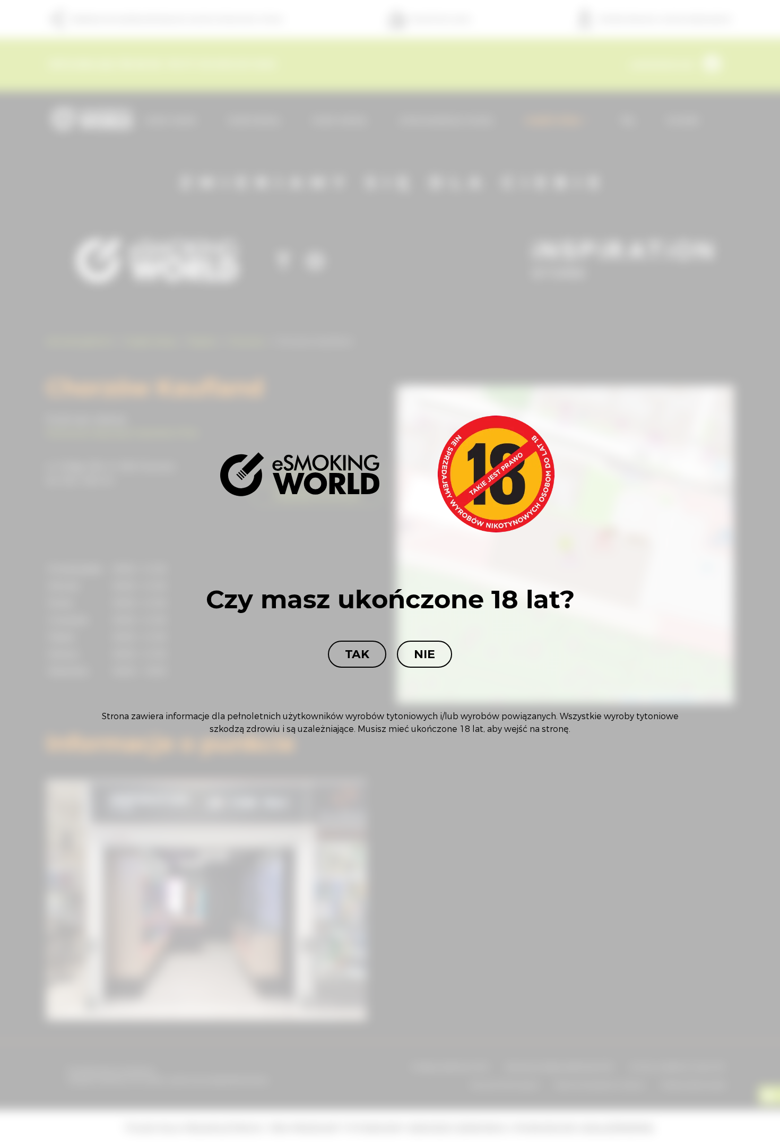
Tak (357, 654)
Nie (424, 654)
